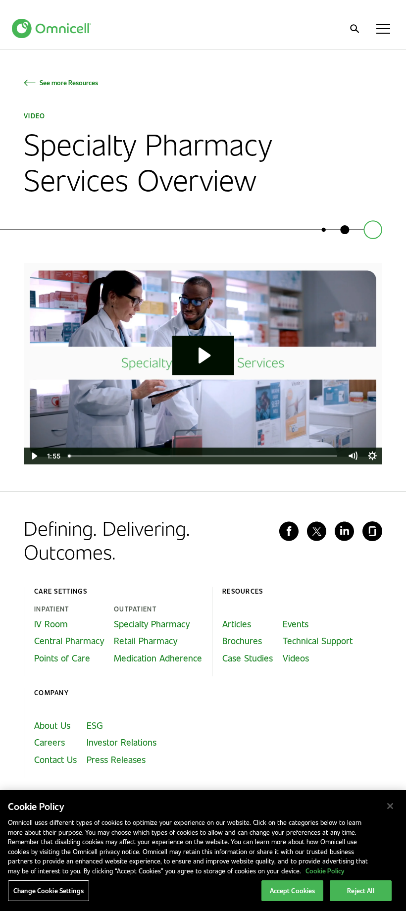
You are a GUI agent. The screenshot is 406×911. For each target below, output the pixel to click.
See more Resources (69, 82)
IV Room (51, 624)
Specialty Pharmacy (152, 624)
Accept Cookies (292, 890)
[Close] (390, 806)
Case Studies (247, 658)
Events (295, 624)
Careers (49, 742)
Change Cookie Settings (48, 890)
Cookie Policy (324, 870)
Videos (296, 658)
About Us (52, 725)
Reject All (360, 890)
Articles (236, 624)
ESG (95, 725)
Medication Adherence (158, 658)
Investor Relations (121, 742)
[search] (354, 29)
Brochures (242, 641)
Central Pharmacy (69, 641)
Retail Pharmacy (145, 641)
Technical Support (318, 641)
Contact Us (55, 759)
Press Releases (116, 759)
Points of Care (62, 658)
